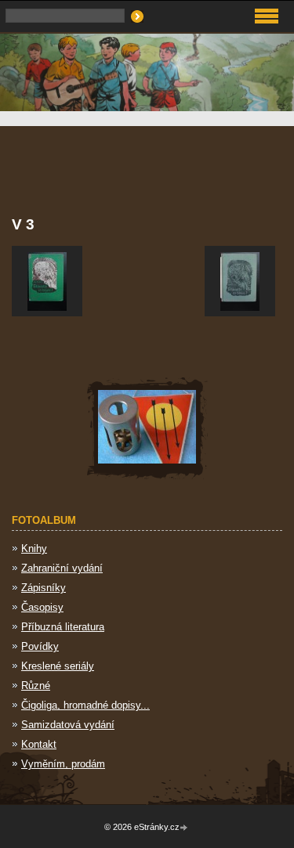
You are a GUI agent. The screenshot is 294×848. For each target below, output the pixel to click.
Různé (35, 685)
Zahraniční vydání (62, 568)
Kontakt (38, 744)
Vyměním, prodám (63, 764)
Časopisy (42, 607)
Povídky (40, 646)
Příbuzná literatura (62, 627)
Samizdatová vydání (67, 725)
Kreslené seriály (57, 666)
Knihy (34, 548)
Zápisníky (43, 588)
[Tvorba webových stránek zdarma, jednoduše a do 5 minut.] (185, 828)
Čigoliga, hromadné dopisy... (85, 705)
